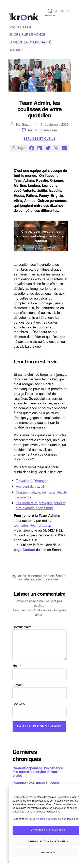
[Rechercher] (50, 10)
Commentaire (23, 627)
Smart (26, 124)
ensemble (35, 575)
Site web (19, 704)
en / (68, 11)
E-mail (18, 685)
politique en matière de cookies (41, 818)
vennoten (52, 578)
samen (49, 575)
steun (40, 578)
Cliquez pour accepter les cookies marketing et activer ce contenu (40, 236)
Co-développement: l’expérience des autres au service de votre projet (38, 772)
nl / (56, 11)
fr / (62, 11)
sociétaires (26, 578)
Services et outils (39, 138)
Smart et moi (20, 27)
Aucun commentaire (42, 129)
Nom (17, 666)
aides (22, 575)
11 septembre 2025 (54, 124)
